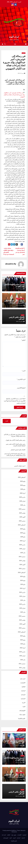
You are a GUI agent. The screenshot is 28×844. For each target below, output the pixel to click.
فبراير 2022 (22, 655)
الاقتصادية (22, 682)
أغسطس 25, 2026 (19, 762)
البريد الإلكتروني (21, 379)
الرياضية (23, 690)
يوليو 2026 (22, 481)
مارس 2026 (22, 497)
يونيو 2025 (22, 532)
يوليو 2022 (22, 636)
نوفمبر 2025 (22, 513)
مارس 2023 (22, 604)
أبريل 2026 (22, 493)
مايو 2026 (22, 489)
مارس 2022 (22, 651)
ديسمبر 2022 (22, 616)
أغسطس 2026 (21, 477)
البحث (24, 416)
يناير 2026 (22, 505)
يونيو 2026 (22, 485)
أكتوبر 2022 (22, 624)
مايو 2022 (22, 643)
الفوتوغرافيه (22, 710)
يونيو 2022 (22, 640)
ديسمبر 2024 (22, 556)
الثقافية (23, 686)
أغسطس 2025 (21, 525)
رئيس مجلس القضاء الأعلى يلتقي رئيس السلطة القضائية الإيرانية (14, 303)
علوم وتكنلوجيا (21, 718)
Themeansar (14, 831)
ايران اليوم (14, 36)
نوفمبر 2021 (22, 667)
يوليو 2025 (22, 529)
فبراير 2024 (22, 596)
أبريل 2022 (22, 647)
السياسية (22, 282)
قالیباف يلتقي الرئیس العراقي (16, 318)
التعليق (23, 340)
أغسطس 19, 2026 (19, 796)
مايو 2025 (22, 536)
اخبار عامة (22, 298)
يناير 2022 (22, 659)
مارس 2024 (22, 592)
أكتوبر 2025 (22, 517)
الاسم (23, 370)
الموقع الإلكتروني (21, 387)
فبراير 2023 (22, 608)
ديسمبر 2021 (22, 663)
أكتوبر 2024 (22, 564)
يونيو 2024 (22, 580)
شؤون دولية (22, 714)
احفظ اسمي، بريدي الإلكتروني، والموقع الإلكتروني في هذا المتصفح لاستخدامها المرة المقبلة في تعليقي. (14, 401)
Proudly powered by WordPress (10, 830)
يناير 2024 (22, 600)
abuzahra (9, 264)
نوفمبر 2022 (22, 620)
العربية (23, 702)
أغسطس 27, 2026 (19, 745)
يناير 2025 (22, 552)
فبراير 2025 (22, 548)
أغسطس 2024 (21, 572)
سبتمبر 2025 (22, 521)
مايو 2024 (22, 584)
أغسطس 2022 (21, 632)
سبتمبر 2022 (22, 628)
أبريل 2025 (22, 540)
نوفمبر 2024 (22, 560)
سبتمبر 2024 (22, 568)
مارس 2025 (22, 544)
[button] (5, 44)
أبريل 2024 (22, 588)
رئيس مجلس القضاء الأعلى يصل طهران (14, 285)
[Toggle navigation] (15, 44)
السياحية (23, 694)
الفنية (24, 706)
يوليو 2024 (22, 576)
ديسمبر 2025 (22, 509)
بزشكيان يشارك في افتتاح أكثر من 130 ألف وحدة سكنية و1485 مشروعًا (14, 743)
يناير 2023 (22, 612)
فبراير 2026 (22, 501)
